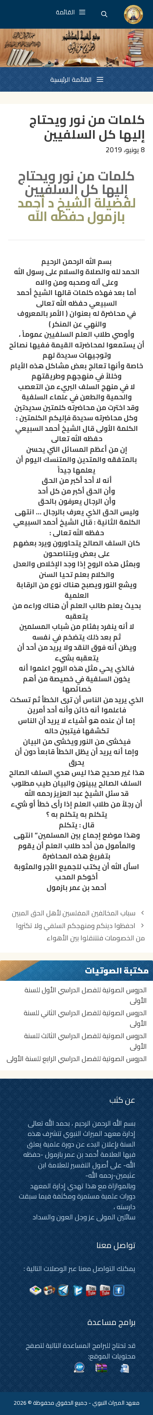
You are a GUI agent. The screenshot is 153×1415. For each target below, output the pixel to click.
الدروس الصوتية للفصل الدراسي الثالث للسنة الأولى (85, 1041)
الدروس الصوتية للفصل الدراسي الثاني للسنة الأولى (85, 1018)
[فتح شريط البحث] (104, 14)
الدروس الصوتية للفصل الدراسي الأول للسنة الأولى (85, 995)
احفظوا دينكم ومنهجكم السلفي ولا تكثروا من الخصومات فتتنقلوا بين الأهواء (80, 932)
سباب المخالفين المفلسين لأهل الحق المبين (73, 912)
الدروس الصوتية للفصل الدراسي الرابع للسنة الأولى (77, 1058)
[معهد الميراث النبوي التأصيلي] (133, 14)
